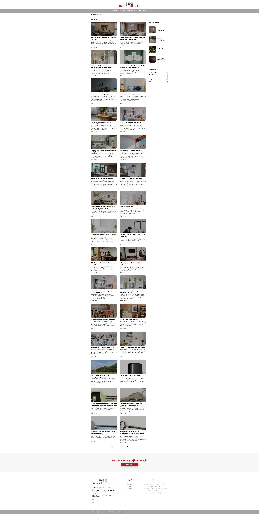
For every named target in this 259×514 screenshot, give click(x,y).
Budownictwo (142, 11)
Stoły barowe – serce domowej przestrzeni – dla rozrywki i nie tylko (132, 291)
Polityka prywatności (96, 512)
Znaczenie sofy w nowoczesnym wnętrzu (102, 347)
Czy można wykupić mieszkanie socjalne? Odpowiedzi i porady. (103, 432)
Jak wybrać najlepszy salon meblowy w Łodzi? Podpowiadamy (102, 179)
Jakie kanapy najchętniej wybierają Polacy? (103, 234)
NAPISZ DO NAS (129, 464)
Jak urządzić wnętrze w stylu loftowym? (161, 59)
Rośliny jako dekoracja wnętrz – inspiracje (162, 49)
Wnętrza (114, 11)
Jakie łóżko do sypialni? (126, 206)
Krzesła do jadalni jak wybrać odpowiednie (103, 319)
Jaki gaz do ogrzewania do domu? (155, 482)
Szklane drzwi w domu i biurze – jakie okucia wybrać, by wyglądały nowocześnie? (103, 66)
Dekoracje (122, 11)
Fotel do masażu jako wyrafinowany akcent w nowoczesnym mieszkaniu (132, 38)
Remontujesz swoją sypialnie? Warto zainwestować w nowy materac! (130, 123)
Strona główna (94, 14)
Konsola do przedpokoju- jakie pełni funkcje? (133, 347)
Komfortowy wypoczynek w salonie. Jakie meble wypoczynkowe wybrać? (103, 207)
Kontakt (94, 502)
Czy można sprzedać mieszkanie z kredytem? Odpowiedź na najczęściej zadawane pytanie (104, 404)
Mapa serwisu (109, 512)
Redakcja (95, 499)
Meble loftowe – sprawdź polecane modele (132, 319)
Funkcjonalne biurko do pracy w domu (102, 94)
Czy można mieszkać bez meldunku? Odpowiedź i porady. (130, 376)
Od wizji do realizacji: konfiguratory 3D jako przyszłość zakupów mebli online (132, 66)
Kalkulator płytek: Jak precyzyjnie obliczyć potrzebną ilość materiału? (162, 39)
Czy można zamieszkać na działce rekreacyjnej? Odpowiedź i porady (100, 376)
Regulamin (120, 512)
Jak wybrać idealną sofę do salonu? (130, 94)
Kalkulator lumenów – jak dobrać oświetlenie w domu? (162, 29)
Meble (128, 11)
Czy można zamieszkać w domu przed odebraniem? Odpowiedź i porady (131, 404)
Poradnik (134, 11)
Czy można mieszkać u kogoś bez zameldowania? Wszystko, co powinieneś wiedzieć (132, 433)
